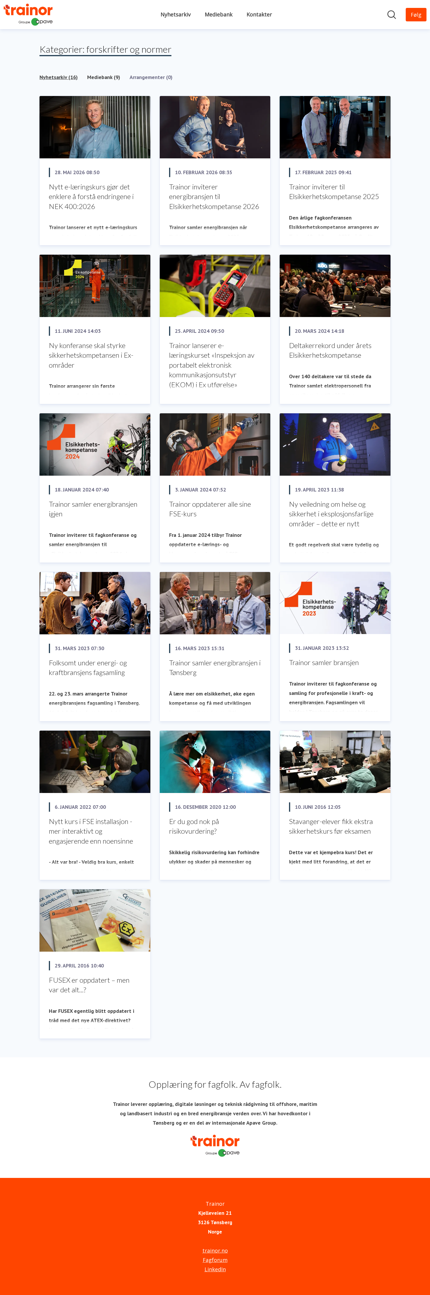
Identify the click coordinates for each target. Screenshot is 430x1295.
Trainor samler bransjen (324, 662)
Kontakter (259, 14)
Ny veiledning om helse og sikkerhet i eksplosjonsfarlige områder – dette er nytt (331, 514)
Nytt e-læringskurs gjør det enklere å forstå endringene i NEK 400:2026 (91, 196)
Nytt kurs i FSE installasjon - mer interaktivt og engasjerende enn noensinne (91, 831)
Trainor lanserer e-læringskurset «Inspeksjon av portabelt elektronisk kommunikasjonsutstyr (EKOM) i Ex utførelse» (211, 365)
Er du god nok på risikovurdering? (194, 826)
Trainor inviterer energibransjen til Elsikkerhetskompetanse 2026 (214, 196)
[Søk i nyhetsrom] (391, 14)
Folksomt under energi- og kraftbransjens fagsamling (88, 667)
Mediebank (219, 14)
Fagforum (215, 1259)
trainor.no (215, 1250)
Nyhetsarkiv (176, 14)
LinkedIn (215, 1269)
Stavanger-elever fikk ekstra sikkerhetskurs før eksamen (331, 826)
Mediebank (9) (103, 77)
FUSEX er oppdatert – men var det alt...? (89, 985)
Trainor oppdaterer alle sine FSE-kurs (210, 509)
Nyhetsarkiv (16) (58, 77)
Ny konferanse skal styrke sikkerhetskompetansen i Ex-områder (91, 355)
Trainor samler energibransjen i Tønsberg (215, 667)
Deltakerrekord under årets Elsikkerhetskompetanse (330, 350)
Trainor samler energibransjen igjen (93, 509)
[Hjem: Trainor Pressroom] (28, 15)
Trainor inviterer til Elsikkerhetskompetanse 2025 (334, 191)
